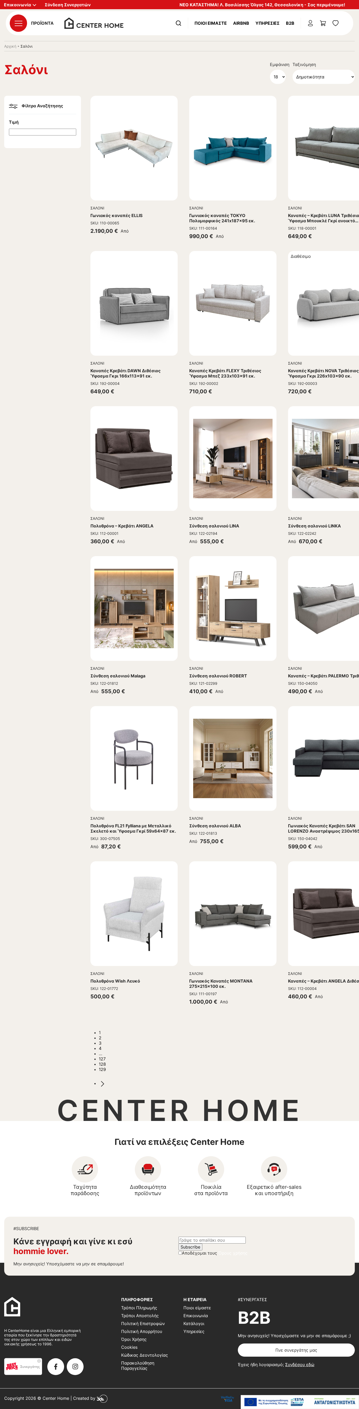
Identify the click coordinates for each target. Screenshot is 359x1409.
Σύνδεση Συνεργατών (68, 4)
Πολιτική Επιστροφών (143, 1323)
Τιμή (14, 122)
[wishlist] (335, 23)
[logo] (94, 22)
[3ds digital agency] (102, 1398)
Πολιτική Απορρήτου (141, 1331)
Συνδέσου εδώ (299, 1364)
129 (102, 1069)
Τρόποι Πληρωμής (139, 1307)
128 (102, 1064)
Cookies (129, 1347)
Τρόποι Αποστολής (140, 1315)
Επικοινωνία (195, 1315)
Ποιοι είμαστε (197, 1307)
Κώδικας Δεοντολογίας (144, 1355)
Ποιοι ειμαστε (210, 23)
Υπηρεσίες (267, 23)
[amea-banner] (300, 1402)
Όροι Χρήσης (134, 1339)
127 (102, 1058)
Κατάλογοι (193, 1323)
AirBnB (241, 23)
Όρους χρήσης (233, 1253)
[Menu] (18, 23)
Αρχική (10, 46)
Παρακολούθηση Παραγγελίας (137, 1365)
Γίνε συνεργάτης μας (296, 1350)
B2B (290, 23)
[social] (55, 1366)
